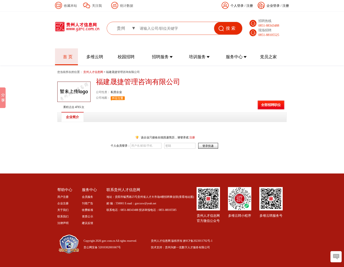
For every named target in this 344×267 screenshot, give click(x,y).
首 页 (68, 56)
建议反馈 (87, 223)
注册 (285, 5)
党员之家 (268, 56)
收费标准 (87, 210)
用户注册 (63, 196)
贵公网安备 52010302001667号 (102, 247)
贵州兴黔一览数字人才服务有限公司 (187, 247)
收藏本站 (70, 5)
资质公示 (87, 216)
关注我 (97, 5)
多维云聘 (94, 56)
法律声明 (63, 223)
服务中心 (234, 56)
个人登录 (237, 5)
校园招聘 (126, 56)
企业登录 (273, 5)
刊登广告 (87, 203)
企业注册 (63, 203)
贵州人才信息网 (93, 72)
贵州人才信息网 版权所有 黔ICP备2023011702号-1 (181, 240)
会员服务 (87, 196)
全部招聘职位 (271, 105)
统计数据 (126, 5)
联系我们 (63, 216)
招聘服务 (160, 56)
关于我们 (63, 210)
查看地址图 (186, 196)
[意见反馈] (336, 256)
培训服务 (197, 56)
